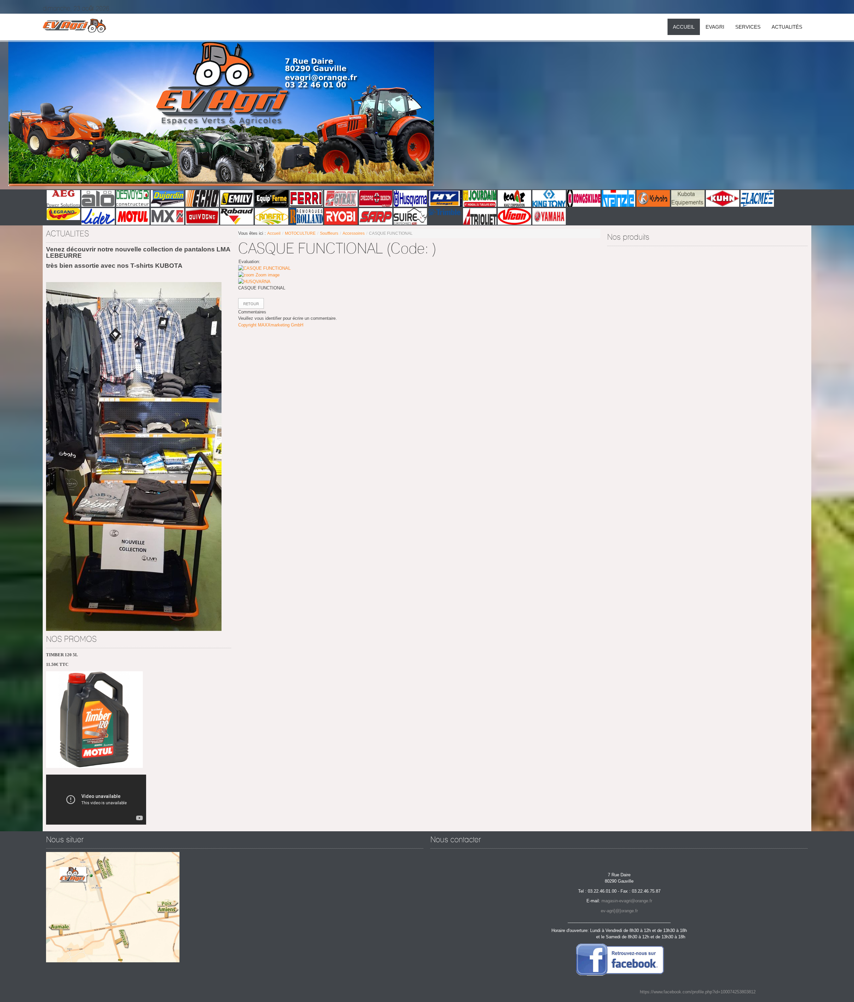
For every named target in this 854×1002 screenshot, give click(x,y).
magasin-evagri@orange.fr (626, 900)
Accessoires (354, 233)
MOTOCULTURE (300, 233)
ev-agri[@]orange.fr (619, 910)
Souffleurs (329, 233)
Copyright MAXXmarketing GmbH (270, 324)
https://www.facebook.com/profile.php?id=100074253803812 (698, 991)
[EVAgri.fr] (74, 27)
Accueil (274, 233)
